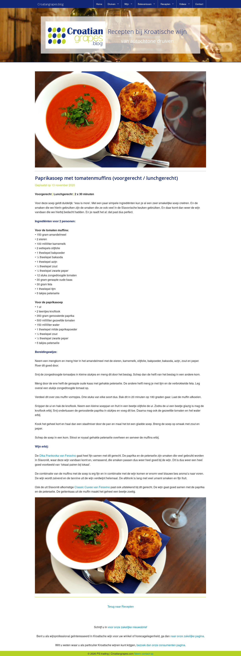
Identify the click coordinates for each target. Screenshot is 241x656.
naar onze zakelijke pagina (187, 636)
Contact (199, 4)
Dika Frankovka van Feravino (58, 455)
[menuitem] (99, 4)
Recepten (165, 4)
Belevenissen (145, 4)
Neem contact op (143, 653)
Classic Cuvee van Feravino (92, 487)
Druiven (111, 4)
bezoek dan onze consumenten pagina (161, 645)
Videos (182, 4)
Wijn (126, 4)
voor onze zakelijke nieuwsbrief (127, 627)
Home (99, 4)
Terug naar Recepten (120, 606)
